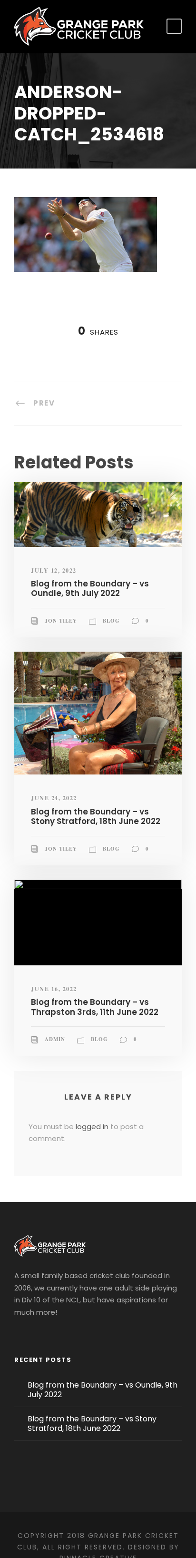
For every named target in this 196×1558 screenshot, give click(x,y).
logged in (92, 1126)
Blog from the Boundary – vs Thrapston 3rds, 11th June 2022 (94, 1006)
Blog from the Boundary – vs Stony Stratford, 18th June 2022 (95, 816)
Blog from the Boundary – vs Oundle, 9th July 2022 (90, 588)
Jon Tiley (61, 621)
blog (111, 621)
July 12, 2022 (54, 570)
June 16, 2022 (54, 989)
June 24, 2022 (54, 798)
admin (55, 1039)
